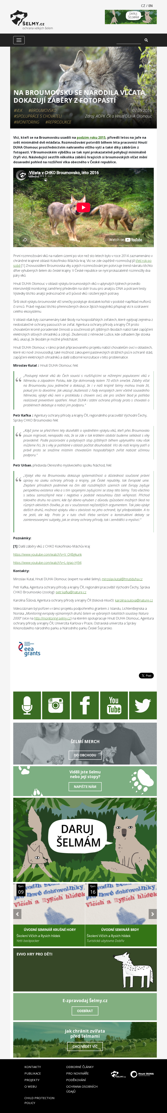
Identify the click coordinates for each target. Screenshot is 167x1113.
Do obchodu (85, 755)
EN (150, 5)
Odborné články (80, 1067)
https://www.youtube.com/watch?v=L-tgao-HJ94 (47, 562)
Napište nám (85, 786)
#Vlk (18, 110)
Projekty (32, 1080)
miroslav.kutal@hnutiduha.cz (122, 579)
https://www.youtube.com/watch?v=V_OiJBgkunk (47, 554)
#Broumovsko (42, 110)
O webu (30, 1086)
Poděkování (76, 1080)
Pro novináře (77, 1073)
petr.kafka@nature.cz (71, 592)
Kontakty (32, 1067)
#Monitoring (26, 122)
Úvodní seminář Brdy (120, 929)
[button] (17, 914)
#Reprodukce (58, 122)
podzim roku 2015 (91, 137)
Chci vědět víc (85, 1046)
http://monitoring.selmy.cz (52, 618)
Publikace (32, 1073)
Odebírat (85, 1011)
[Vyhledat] (146, 40)
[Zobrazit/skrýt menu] (19, 40)
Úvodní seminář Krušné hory (50, 929)
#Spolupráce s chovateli (38, 116)
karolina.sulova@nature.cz (134, 600)
